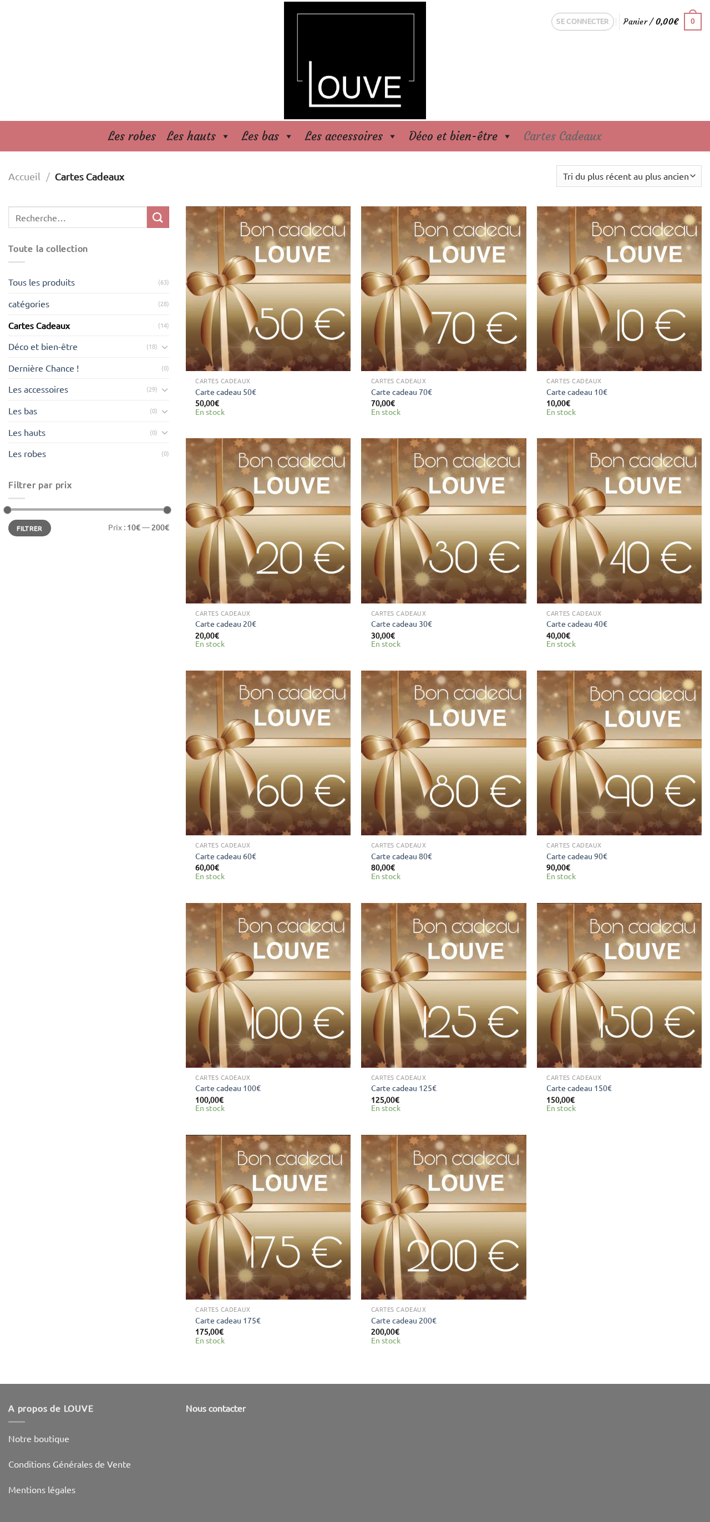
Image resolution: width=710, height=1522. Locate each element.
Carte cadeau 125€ (404, 1088)
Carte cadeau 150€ (579, 1088)
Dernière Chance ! (43, 367)
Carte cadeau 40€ (576, 623)
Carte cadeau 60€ (225, 856)
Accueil (24, 176)
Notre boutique (38, 1438)
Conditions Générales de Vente (69, 1463)
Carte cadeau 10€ (576, 392)
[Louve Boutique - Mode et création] (355, 60)
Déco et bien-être (453, 136)
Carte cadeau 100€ (228, 1088)
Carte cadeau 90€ (576, 856)
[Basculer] (164, 346)
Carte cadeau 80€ (401, 856)
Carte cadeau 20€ (225, 623)
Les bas (260, 136)
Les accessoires (344, 136)
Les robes (132, 136)
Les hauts (191, 136)
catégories (28, 303)
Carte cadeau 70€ (401, 392)
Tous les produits (41, 281)
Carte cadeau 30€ (401, 623)
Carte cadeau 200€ (404, 1320)
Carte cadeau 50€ (225, 392)
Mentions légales (41, 1489)
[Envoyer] (158, 217)
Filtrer (30, 528)
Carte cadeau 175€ (228, 1320)
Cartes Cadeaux (563, 136)
